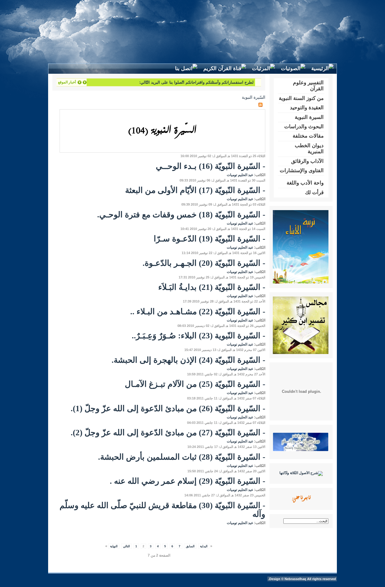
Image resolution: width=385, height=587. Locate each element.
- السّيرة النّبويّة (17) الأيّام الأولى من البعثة (195, 190)
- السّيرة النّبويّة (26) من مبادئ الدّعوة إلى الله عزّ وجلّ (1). (168, 408)
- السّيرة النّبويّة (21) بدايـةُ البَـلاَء (211, 287)
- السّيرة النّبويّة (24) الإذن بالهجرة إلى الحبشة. (188, 360)
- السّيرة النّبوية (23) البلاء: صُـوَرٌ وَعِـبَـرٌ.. (198, 335)
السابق (190, 546)
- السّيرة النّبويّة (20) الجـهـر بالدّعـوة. (204, 263)
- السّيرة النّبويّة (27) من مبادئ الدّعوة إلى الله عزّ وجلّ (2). (168, 432)
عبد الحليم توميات (240, 175)
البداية (204, 546)
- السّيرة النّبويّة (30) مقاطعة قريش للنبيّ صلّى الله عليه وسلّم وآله (162, 510)
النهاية (114, 546)
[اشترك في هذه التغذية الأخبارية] (260, 104)
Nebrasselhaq (295, 579)
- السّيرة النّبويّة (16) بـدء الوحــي (210, 166)
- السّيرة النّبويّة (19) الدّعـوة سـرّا (209, 238)
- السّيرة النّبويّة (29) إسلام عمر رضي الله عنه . (187, 481)
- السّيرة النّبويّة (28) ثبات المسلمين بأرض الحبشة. (181, 456)
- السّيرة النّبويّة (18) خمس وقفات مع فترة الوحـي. (181, 214)
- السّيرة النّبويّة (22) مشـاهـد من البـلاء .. (197, 311)
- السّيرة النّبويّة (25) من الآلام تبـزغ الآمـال (195, 384)
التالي (126, 546)
